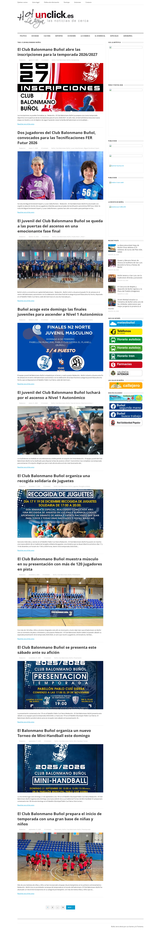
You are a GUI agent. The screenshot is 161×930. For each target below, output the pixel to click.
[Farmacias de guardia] (126, 365)
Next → (70, 907)
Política (23, 36)
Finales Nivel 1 (76, 236)
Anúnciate (77, 2)
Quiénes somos (22, 2)
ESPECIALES (114, 36)
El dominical (100, 36)
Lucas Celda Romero (77, 148)
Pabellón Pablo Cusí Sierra (85, 320)
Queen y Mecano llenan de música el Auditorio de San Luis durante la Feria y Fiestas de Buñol (130, 263)
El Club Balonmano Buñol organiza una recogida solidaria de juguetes (53, 478)
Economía (72, 36)
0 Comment (45, 60)
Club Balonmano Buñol (63, 60)
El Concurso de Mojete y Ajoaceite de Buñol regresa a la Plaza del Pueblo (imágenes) (130, 289)
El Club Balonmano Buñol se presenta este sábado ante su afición (56, 650)
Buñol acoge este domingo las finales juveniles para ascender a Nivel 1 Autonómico (60, 312)
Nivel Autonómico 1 (87, 403)
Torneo (85, 741)
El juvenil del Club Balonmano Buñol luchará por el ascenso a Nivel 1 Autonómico (58, 395)
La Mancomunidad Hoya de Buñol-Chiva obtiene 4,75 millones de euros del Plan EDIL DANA (130, 248)
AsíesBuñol (127, 36)
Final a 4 (73, 320)
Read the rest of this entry (25, 124)
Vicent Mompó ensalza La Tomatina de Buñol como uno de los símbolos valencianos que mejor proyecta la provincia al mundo (125, 304)
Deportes (59, 36)
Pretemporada (86, 829)
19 (63, 907)
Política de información (51, 2)
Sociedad (35, 36)
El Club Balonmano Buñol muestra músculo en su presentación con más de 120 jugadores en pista (59, 564)
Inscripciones (75, 60)
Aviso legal (35, 2)
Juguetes (75, 486)
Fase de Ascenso (75, 403)
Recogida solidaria (84, 486)
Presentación (76, 575)
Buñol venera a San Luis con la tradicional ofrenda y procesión (130, 276)
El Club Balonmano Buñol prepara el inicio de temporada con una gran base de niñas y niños (59, 818)
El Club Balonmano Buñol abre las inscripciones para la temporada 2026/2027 (57, 52)
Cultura (47, 36)
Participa (67, 2)
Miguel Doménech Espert (91, 148)
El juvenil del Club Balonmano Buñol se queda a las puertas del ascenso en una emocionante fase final (60, 225)
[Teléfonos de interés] (126, 332)
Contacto (88, 2)
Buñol (54, 60)
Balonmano (58, 829)
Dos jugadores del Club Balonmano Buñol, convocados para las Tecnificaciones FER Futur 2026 (56, 137)
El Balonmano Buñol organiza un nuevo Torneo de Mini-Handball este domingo (54, 733)
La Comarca (85, 36)
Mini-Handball (78, 741)
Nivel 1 (83, 236)
